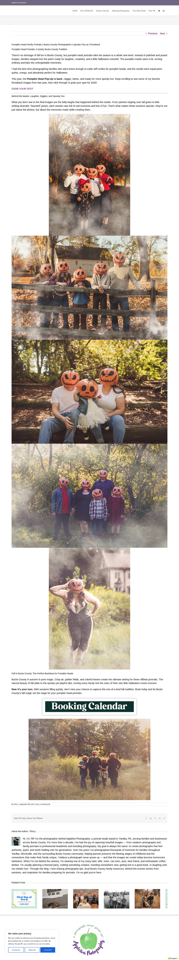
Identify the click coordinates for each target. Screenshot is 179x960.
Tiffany (16, 804)
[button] (163, 10)
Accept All (47, 950)
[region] (31, 942)
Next (162, 33)
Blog (37, 804)
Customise (16, 950)
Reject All (32, 950)
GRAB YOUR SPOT (22, 88)
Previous (152, 33)
